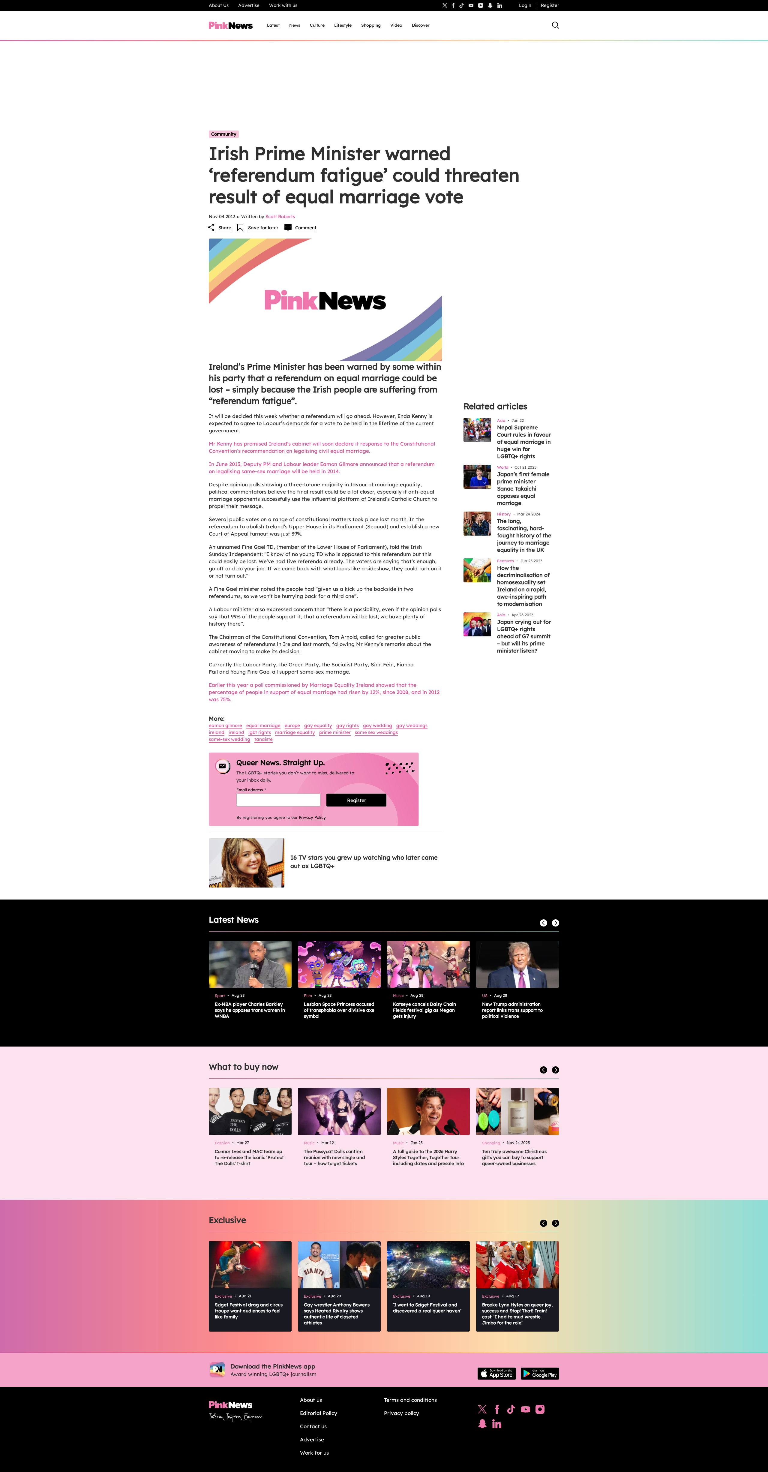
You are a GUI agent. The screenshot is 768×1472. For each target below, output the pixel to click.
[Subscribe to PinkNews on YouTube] (525, 1411)
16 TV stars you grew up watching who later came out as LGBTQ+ (364, 862)
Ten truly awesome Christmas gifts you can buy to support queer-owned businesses (514, 1157)
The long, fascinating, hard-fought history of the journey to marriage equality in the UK (524, 535)
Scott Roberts (280, 216)
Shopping (371, 25)
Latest (273, 25)
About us (311, 1400)
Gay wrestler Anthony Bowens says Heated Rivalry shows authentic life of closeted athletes (337, 1314)
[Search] (555, 25)
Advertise (249, 5)
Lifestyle (343, 25)
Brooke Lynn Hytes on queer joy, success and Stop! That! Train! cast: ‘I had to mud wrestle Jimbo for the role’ (517, 1314)
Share (224, 227)
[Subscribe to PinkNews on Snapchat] (482, 1425)
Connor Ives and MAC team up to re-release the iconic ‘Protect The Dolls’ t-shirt (249, 1157)
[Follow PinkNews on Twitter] (482, 1411)
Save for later (263, 227)
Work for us (314, 1452)
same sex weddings (376, 732)
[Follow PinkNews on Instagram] (540, 1411)
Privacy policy (401, 1413)
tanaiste (263, 739)
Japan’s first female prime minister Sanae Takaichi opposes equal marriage (523, 488)
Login (525, 5)
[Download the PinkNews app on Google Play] (540, 1374)
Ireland (216, 732)
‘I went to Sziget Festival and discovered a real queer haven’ (427, 1308)
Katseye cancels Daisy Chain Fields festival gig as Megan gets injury (424, 1010)
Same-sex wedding (229, 739)
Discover (421, 25)
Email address (258, 789)
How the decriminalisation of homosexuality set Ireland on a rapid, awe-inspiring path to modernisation (523, 585)
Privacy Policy (312, 817)
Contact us (313, 1426)
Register (550, 5)
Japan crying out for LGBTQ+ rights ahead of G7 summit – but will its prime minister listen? (524, 636)
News (294, 25)
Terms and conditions (410, 1400)
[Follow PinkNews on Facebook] (497, 1411)
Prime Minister (335, 732)
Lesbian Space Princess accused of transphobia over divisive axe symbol (339, 1010)
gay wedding (377, 725)
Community (223, 134)
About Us (219, 5)
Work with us (283, 5)
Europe (292, 725)
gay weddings (412, 725)
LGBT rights (259, 732)
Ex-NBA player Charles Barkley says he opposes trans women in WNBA (250, 1010)
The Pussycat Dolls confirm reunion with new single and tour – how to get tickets (334, 1157)
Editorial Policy (318, 1413)
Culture (317, 25)
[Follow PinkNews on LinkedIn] (500, 5)
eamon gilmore (225, 725)
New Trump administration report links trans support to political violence (512, 1010)
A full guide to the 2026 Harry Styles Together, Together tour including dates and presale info (428, 1157)
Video (396, 25)
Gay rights (347, 725)
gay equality (318, 725)
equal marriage (263, 725)
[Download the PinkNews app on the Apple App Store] (497, 1374)
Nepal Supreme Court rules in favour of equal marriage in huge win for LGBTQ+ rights (524, 442)
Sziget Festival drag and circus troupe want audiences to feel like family (249, 1311)
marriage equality (295, 732)
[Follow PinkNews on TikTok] (511, 1411)
